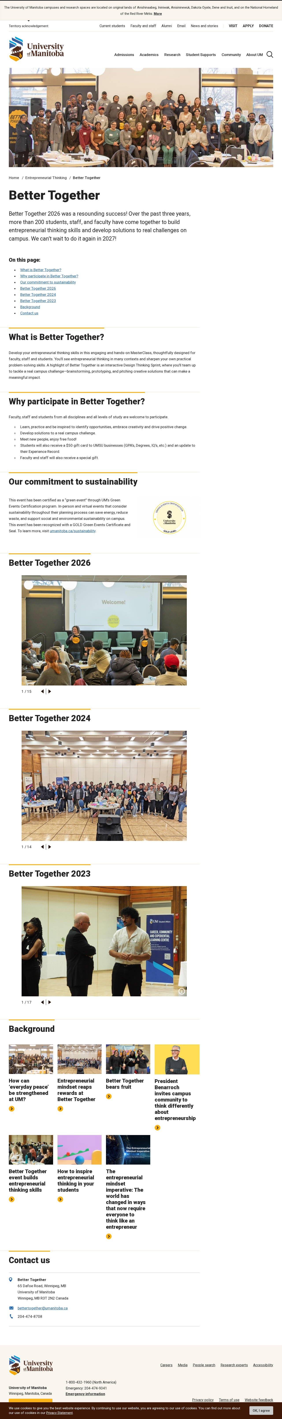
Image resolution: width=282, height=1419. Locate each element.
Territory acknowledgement (28, 26)
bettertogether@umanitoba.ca (43, 1308)
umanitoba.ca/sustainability (72, 531)
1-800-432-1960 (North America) (91, 1382)
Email (181, 26)
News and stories (204, 26)
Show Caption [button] (181, 991)
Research (172, 54)
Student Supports (201, 54)
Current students (112, 26)
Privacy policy (203, 1400)
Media (182, 1365)
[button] (42, 691)
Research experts (234, 1365)
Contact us (29, 313)
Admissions (124, 54)
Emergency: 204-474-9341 (86, 1388)
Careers (166, 1365)
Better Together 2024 (38, 294)
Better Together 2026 (38, 288)
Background (30, 307)
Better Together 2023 (38, 301)
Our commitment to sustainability (48, 282)
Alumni (166, 26)
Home (14, 178)
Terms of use (229, 1400)
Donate (266, 26)
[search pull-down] (270, 54)
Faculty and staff (143, 26)
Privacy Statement (59, 1413)
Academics (149, 54)
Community (231, 54)
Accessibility (263, 1365)
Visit (233, 26)
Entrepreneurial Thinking (46, 178)
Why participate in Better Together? (49, 276)
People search (204, 1365)
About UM (254, 54)
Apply (248, 26)
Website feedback (259, 1400)
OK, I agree (261, 1411)
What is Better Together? (40, 270)
